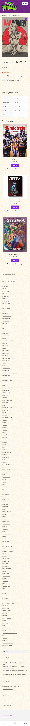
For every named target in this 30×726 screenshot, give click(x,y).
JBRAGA (5, 462)
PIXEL (4, 548)
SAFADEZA (9, 15)
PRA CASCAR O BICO (7, 558)
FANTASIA (5, 397)
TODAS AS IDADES (7, 618)
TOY (4, 625)
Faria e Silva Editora (7, 400)
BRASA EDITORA (6, 326)
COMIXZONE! (6, 338)
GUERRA (5, 430)
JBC (4, 459)
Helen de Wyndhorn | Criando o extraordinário (13, 674)
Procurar (15, 723)
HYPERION (5, 444)
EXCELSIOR (5, 395)
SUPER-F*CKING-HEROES (8, 601)
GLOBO (4, 420)
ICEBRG (4, 447)
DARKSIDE (5, 355)
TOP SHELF (5, 623)
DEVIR (4, 363)
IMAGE (4, 449)
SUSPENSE (5, 605)
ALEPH (4, 298)
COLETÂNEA (6, 335)
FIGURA (5, 412)
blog (2, 699)
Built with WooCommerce (8, 717)
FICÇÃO (5, 405)
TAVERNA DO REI (7, 610)
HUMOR (5, 442)
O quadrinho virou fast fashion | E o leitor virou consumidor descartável (14, 667)
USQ (4, 635)
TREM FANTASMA (7, 628)
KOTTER (5, 472)
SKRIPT (5, 593)
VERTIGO (5, 640)
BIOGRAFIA (5, 323)
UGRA (4, 630)
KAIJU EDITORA (6, 469)
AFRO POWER (6, 296)
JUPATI (4, 467)
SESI (4, 588)
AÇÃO (4, 288)
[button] (26, 19)
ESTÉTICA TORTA (7, 392)
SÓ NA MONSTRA (7, 596)
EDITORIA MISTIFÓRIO (8, 380)
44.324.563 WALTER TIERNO (9, 281)
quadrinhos (6, 699)
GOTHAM (5, 422)
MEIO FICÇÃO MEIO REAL (8, 492)
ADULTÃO (5, 293)
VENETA (5, 638)
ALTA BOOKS (6, 301)
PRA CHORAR (6, 561)
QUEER (4, 571)
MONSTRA (5, 506)
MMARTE (5, 501)
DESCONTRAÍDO (6, 360)
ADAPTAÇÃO (6, 291)
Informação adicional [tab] (7, 87)
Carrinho (23, 722)
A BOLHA (5, 284)
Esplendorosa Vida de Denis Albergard (11, 686)
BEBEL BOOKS (6, 321)
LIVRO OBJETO (6, 477)
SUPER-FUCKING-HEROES (8, 603)
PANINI (4, 536)
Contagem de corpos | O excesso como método (14, 670)
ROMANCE (5, 578)
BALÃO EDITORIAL (7, 316)
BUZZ (4, 328)
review (9, 699)
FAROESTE (5, 402)
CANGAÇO (5, 331)
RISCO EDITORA (6, 576)
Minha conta (5, 723)
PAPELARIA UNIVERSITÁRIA (9, 539)
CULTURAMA (6, 350)
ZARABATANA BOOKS (8, 645)
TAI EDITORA (6, 608)
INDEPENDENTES (10, 80)
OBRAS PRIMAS (6, 524)
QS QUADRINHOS (7, 568)
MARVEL (5, 487)
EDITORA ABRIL (6, 370)
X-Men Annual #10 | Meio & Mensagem (11, 662)
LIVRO (4, 474)
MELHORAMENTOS (7, 494)
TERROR (5, 615)
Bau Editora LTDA (7, 318)
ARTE (4, 306)
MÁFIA (4, 482)
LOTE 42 (5, 479)
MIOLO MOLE (6, 499)
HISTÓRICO (5, 437)
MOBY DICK (5, 504)
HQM (4, 440)
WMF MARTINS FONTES (8, 643)
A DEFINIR (5, 286)
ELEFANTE (5, 383)
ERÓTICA (5, 385)
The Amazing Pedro (7, 689)
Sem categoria (6, 586)
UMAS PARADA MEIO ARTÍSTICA (10, 633)
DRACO (4, 365)
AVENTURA (5, 313)
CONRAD (5, 343)
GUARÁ (4, 427)
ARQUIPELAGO (6, 303)
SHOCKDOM (6, 591)
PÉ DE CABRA (6, 541)
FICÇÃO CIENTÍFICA (7, 407)
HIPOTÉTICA (6, 435)
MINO (4, 496)
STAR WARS (5, 598)
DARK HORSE (6, 353)
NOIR (4, 519)
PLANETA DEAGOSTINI (8, 551)
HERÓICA (5, 432)
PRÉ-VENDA (5, 563)
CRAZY (4, 348)
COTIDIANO (5, 345)
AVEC (4, 311)
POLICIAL (5, 556)
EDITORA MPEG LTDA (7, 375)
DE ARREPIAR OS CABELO (8, 358)
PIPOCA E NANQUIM (7, 546)
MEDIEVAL (5, 489)
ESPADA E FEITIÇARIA (8, 387)
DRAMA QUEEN (6, 368)
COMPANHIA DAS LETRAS (8, 340)
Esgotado (15, 165)
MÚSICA (5, 509)
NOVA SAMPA (6, 521)
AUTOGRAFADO (6, 308)
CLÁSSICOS (5, 333)
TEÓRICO (5, 613)
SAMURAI (5, 583)
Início (4, 15)
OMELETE (5, 526)
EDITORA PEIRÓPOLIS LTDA (9, 378)
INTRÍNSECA (6, 457)
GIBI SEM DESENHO (7, 417)
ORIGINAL (5, 531)
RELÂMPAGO (6, 573)
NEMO (4, 514)
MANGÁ (4, 484)
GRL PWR (5, 425)
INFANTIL (5, 454)
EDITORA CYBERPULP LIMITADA (10, 373)
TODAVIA (5, 620)
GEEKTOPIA (5, 415)
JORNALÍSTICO (6, 464)
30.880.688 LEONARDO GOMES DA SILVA (12, 279)
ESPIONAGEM (6, 390)
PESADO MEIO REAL (7, 544)
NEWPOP (5, 516)
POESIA (5, 553)
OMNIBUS (5, 529)
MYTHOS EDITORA (7, 511)
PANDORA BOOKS (7, 534)
